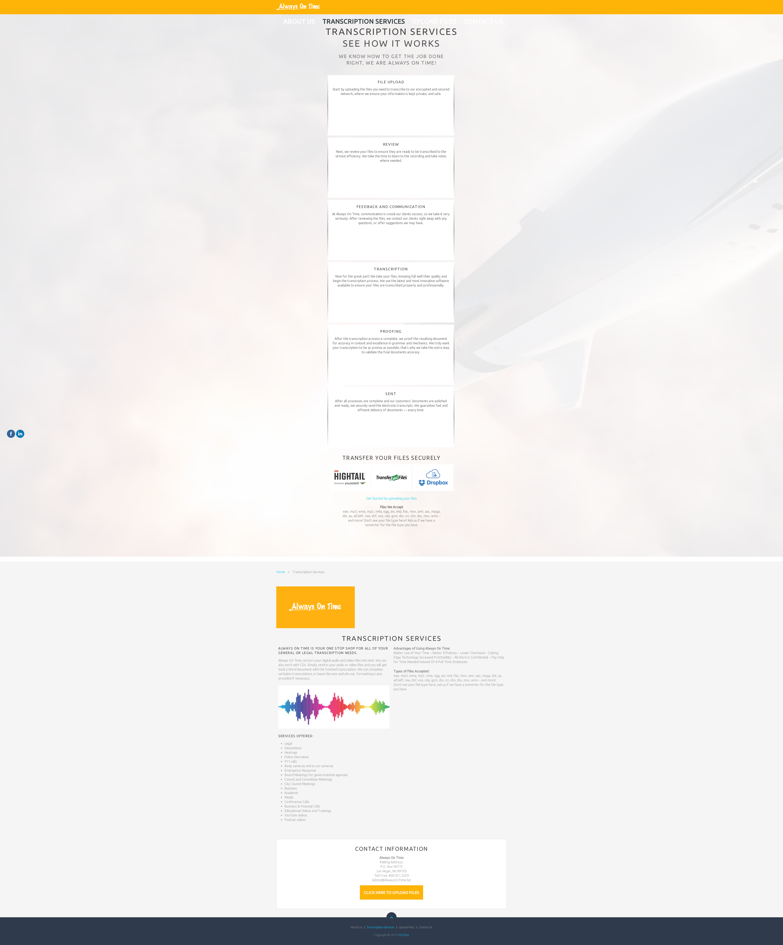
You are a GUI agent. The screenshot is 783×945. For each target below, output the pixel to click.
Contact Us (483, 21)
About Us (299, 21)
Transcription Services (364, 21)
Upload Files (434, 21)
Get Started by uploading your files (391, 498)
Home (280, 572)
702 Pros (403, 935)
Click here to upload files (391, 892)
